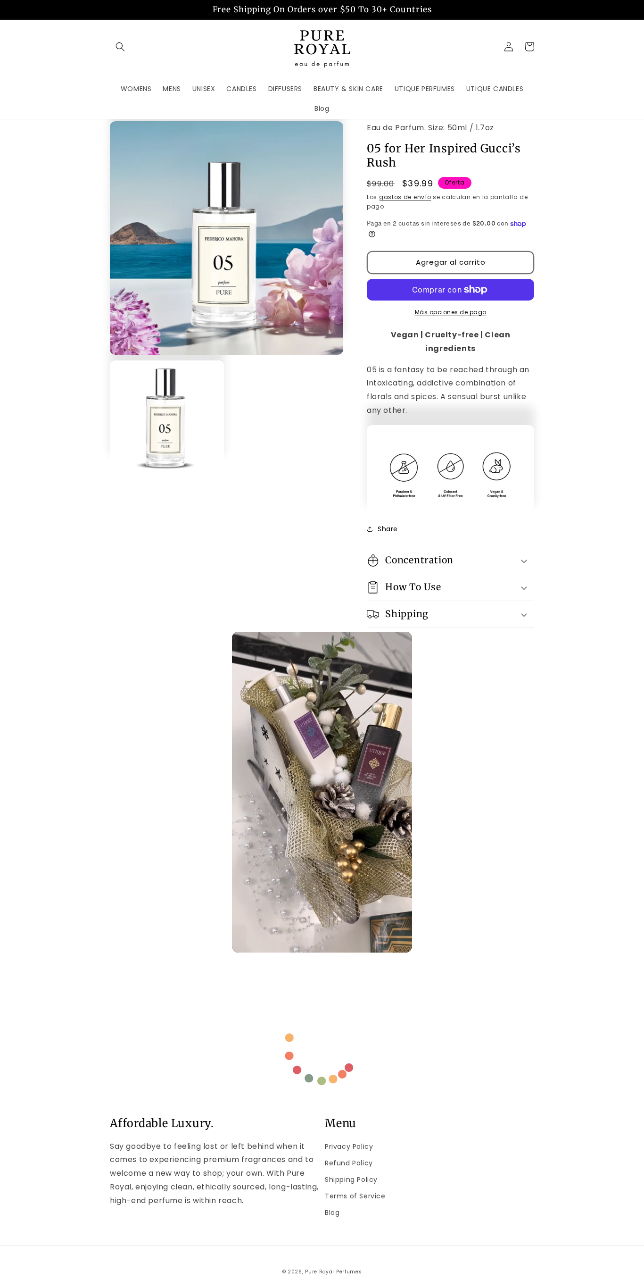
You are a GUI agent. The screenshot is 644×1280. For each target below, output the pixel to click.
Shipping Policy (351, 1179)
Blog (332, 1212)
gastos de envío (405, 197)
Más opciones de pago (451, 312)
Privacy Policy (349, 1146)
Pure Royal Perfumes (333, 1271)
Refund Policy (349, 1163)
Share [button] (388, 529)
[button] (120, 46)
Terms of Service (355, 1196)
